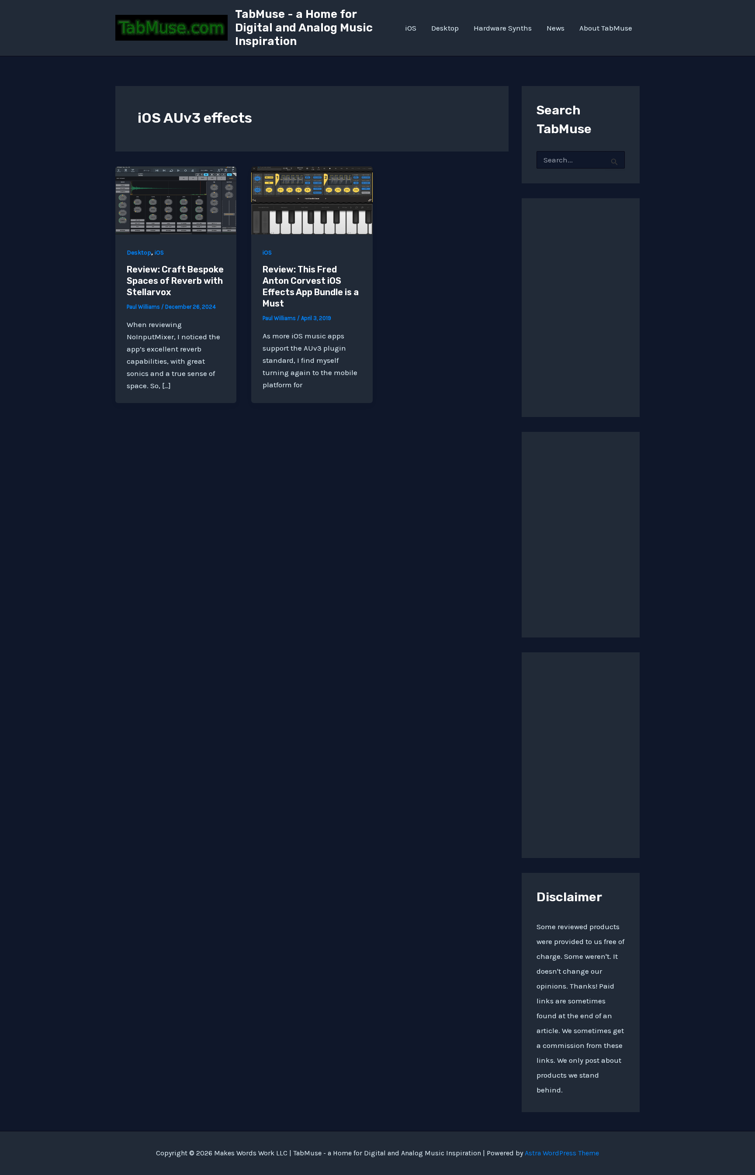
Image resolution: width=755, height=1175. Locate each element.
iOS (410, 28)
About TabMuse (605, 28)
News (556, 28)
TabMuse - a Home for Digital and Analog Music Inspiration (304, 27)
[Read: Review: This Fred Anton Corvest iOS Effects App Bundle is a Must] (311, 199)
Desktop (445, 28)
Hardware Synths (503, 28)
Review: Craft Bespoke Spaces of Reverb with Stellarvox (175, 280)
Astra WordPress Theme (562, 1153)
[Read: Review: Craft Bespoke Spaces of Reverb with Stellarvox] (175, 199)
